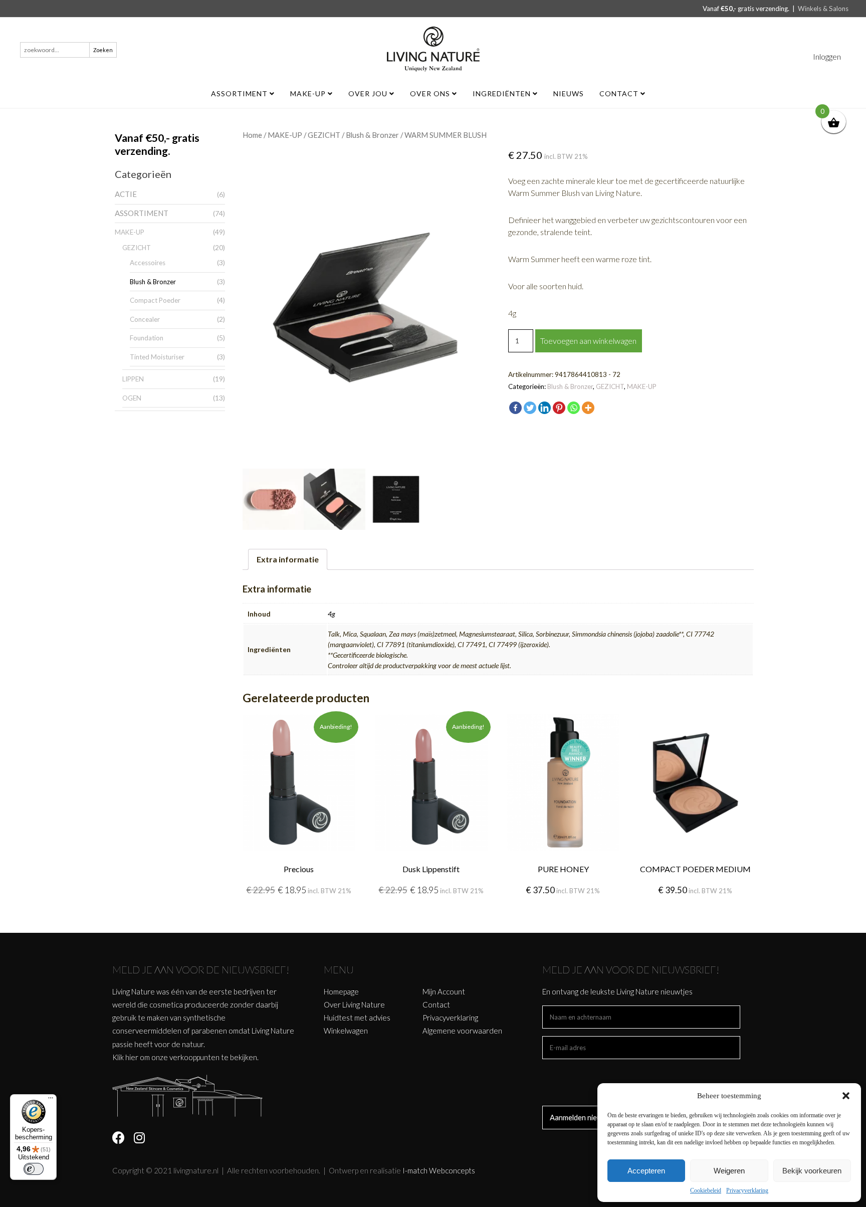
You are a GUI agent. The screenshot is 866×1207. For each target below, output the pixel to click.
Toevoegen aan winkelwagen (588, 340)
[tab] (287, 559)
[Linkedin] (544, 407)
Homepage (341, 991)
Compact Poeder (155, 300)
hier (131, 1057)
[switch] (34, 1169)
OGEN (131, 398)
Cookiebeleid (705, 1190)
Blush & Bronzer (153, 282)
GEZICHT (136, 248)
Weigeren (729, 1170)
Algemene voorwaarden (462, 1030)
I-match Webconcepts (438, 1170)
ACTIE (126, 193)
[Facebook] (515, 407)
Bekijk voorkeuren (811, 1170)
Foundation (146, 338)
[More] (588, 407)
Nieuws (568, 93)
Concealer (145, 319)
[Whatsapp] (573, 407)
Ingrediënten (503, 93)
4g (331, 614)
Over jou (368, 93)
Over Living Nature (354, 1004)
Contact (619, 93)
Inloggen (827, 56)
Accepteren (646, 1170)
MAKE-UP (309, 93)
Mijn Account (443, 991)
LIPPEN (133, 379)
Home (252, 135)
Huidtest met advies (357, 1017)
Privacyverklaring (747, 1190)
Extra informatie (288, 559)
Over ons (431, 93)
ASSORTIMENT (240, 93)
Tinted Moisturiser (157, 357)
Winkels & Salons (823, 9)
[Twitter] (530, 407)
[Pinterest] (559, 407)
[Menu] (51, 1100)
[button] (846, 1096)
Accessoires (147, 263)
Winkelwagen (346, 1030)
